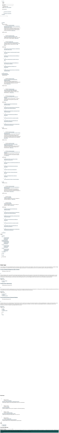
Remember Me (5, 6)
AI (2, 236)
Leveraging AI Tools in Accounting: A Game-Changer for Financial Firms (11, 144)
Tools (3, 244)
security (3, 281)
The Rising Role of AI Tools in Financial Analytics (11, 179)
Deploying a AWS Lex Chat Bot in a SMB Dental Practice (10, 401)
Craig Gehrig (9, 400)
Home (4, 235)
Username (3, 4)
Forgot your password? (7, 11)
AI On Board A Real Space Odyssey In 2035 (10, 36)
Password (3, 5)
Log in (3, 1)
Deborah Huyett (11, 35)
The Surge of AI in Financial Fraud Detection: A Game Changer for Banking (11, 63)
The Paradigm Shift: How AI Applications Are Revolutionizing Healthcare (11, 121)
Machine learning (5, 240)
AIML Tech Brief (11, 25)
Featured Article (6, 237)
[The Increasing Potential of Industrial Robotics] (0, 301)
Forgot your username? (7, 13)
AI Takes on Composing (7, 197)
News (10, 196)
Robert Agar (11, 41)
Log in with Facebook (8, 7)
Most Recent (6, 239)
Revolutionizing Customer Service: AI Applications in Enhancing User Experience (11, 124)
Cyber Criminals (4, 280)
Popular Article (6, 238)
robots (3, 308)
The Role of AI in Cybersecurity (6, 283)
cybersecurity (4, 293)
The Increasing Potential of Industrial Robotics (11, 42)
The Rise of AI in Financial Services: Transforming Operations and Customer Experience (11, 108)
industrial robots (4, 310)
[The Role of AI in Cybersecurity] (0, 287)
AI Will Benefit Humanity (8, 203)
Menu (1, 234)
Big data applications (5, 241)
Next (3, 314)
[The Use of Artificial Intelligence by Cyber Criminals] (0, 273)
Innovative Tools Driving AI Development (10, 169)
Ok (0, 432)
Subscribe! (3, 251)
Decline (2, 432)
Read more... (13, 30)
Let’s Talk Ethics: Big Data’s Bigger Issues (10, 89)
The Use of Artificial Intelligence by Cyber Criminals (9, 269)
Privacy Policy (4, 424)
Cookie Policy (4, 425)
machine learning (5, 295)
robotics (3, 309)
